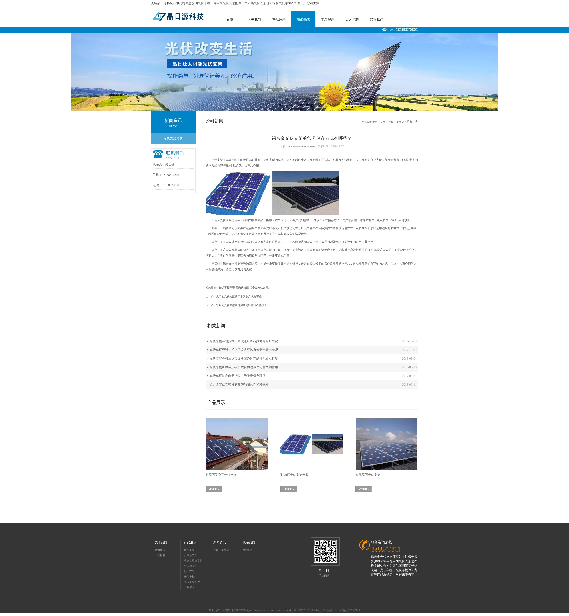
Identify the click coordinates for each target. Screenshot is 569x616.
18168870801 (407, 30)
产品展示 (279, 20)
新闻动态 (303, 20)
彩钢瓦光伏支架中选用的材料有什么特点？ (241, 305)
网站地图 (248, 550)
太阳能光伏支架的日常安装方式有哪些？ (240, 296)
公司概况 (160, 550)
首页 (230, 20)
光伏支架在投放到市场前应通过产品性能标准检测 (244, 358)
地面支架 (189, 571)
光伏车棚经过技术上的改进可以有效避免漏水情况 (244, 341)
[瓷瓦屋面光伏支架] (386, 444)
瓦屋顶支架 (190, 555)
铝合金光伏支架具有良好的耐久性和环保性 (239, 384)
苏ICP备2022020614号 (306, 610)
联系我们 (376, 20)
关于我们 (254, 20)
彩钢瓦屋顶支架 (193, 560)
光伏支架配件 (192, 582)
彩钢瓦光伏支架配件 (227, 3)
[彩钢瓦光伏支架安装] (311, 444)
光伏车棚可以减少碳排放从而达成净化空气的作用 (244, 367)
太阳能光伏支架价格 (258, 3)
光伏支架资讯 (173, 138)
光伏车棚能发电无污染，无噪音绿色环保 (238, 376)
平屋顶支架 (190, 566)
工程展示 (327, 20)
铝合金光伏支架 (259, 287)
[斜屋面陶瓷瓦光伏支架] (237, 444)
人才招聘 (352, 20)
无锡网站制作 (328, 610)
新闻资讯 (219, 542)
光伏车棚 (204, 3)
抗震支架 (189, 550)
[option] (284, 72)
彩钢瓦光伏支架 (239, 287)
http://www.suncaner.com (301, 146)
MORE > (214, 489)
